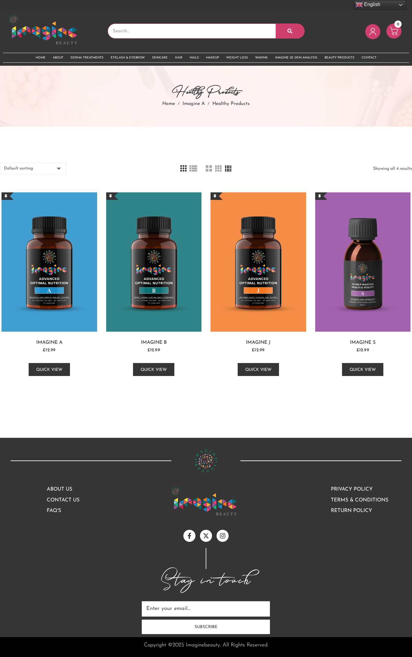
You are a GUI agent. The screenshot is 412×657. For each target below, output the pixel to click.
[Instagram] (223, 536)
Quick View (49, 370)
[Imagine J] (258, 262)
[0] (393, 37)
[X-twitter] (206, 536)
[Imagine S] (363, 262)
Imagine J (258, 342)
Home (168, 103)
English (371, 4)
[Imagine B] (154, 262)
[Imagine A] (49, 262)
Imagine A (193, 103)
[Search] (290, 31)
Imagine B (154, 342)
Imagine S (363, 342)
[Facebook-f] (189, 536)
